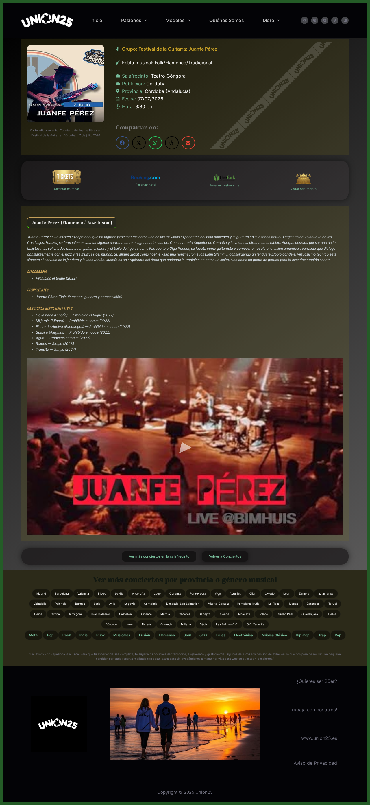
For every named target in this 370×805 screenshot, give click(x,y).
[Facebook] (304, 20)
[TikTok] (334, 20)
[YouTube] (324, 20)
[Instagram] (314, 20)
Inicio (96, 20)
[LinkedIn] (345, 20)
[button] (122, 142)
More (268, 20)
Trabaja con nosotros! (313, 709)
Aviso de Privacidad (315, 763)
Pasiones (131, 20)
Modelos (175, 20)
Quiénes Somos (226, 20)
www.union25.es (319, 738)
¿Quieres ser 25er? (316, 681)
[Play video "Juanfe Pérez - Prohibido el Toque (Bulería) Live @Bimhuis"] (185, 446)
